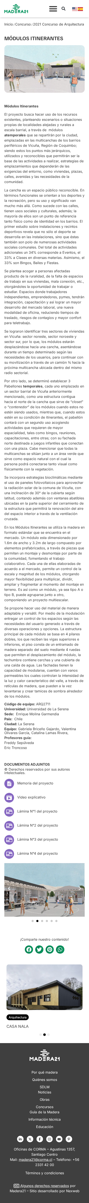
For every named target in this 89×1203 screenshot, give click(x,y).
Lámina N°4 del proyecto (37, 853)
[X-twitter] (30, 1139)
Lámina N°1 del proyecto (37, 811)
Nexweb (72, 1191)
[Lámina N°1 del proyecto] (9, 812)
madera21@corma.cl (35, 1159)
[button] (53, 8)
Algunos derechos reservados (44, 1186)
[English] (75, 8)
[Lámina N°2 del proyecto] (9, 826)
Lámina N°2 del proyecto (37, 825)
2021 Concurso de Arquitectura (58, 24)
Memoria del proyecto (35, 783)
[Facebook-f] (40, 1139)
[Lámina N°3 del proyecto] (9, 840)
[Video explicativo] (9, 798)
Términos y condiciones (44, 1173)
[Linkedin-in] (20, 1139)
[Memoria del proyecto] (9, 784)
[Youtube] (59, 1139)
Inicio (8, 24)
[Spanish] (80, 8)
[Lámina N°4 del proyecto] (9, 854)
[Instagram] (49, 1139)
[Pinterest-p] (69, 1139)
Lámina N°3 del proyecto (37, 839)
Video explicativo (31, 797)
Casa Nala (17, 1026)
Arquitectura (18, 1017)
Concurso (23, 24)
